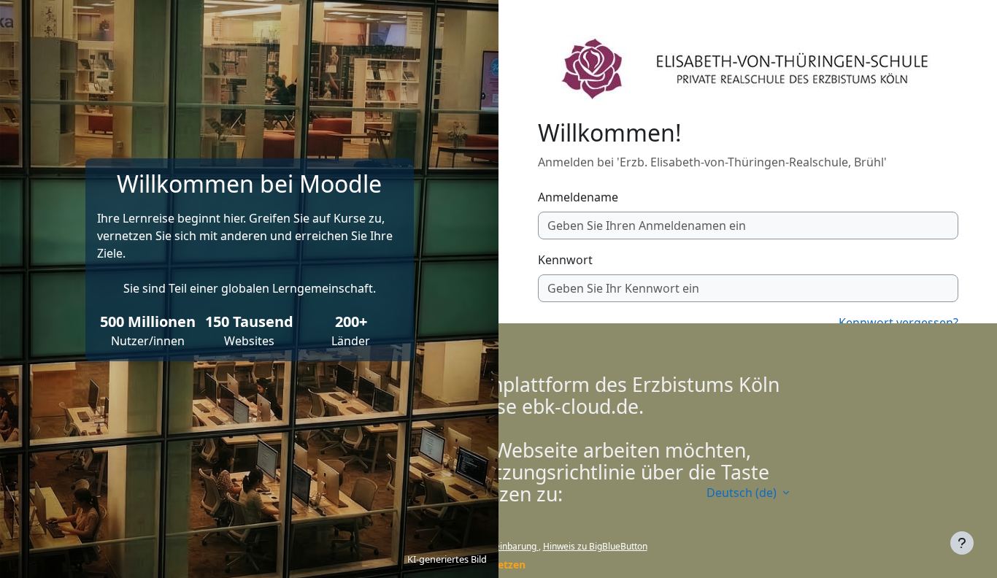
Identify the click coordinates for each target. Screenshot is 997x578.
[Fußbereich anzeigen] (962, 543)
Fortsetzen (498, 564)
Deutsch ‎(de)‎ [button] (743, 493)
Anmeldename (578, 197)
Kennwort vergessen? (898, 323)
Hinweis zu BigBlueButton (595, 546)
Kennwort (565, 260)
